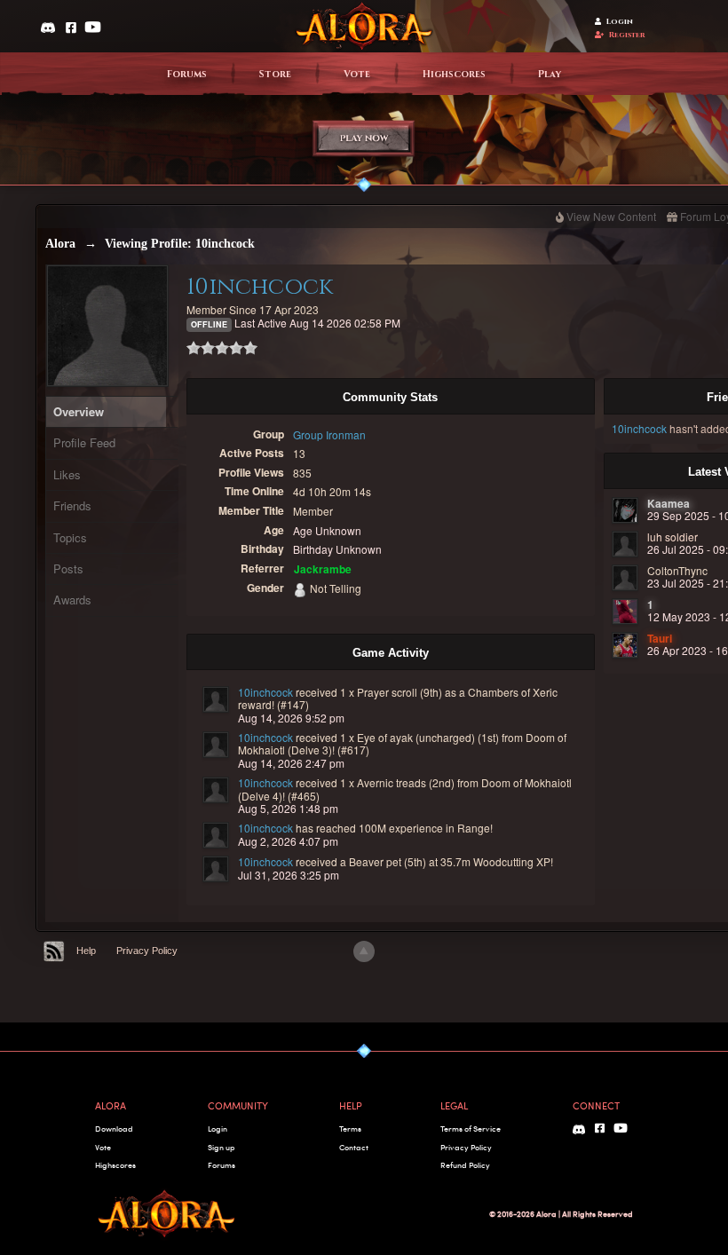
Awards (72, 599)
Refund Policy (465, 1165)
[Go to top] (364, 951)
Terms (350, 1128)
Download (114, 1128)
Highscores (454, 74)
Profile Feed (84, 442)
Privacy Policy (147, 950)
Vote (357, 74)
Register (627, 35)
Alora (60, 243)
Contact (353, 1147)
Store (275, 74)
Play (549, 74)
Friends (72, 505)
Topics (70, 537)
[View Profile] (215, 699)
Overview (78, 411)
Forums (187, 74)
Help (86, 950)
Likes (67, 474)
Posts (68, 568)
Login (619, 22)
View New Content (611, 216)
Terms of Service (470, 1128)
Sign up (221, 1147)
